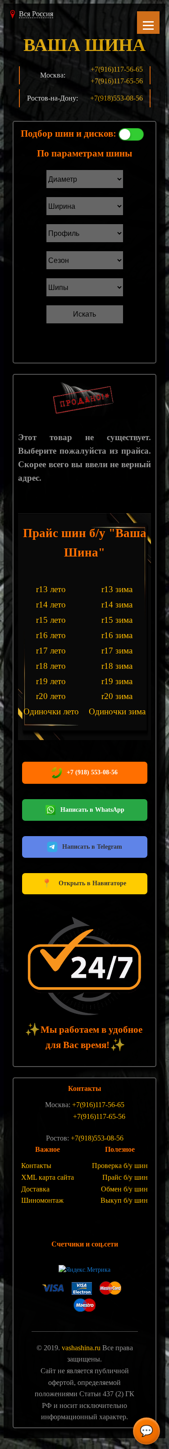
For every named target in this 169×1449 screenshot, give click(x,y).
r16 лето (51, 635)
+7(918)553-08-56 (116, 98)
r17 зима (116, 650)
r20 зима (116, 696)
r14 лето (51, 604)
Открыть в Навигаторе (84, 883)
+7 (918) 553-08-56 (92, 772)
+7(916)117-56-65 (117, 69)
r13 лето (51, 589)
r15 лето (51, 620)
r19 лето (51, 681)
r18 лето (51, 666)
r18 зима (116, 666)
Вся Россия (36, 14)
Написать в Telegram (92, 846)
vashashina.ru (81, 1348)
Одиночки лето (51, 711)
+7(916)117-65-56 (117, 81)
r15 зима (116, 620)
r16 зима (116, 635)
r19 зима (116, 681)
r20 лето (51, 696)
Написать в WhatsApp (92, 809)
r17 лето (51, 650)
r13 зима (116, 589)
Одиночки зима (117, 711)
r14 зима (116, 604)
